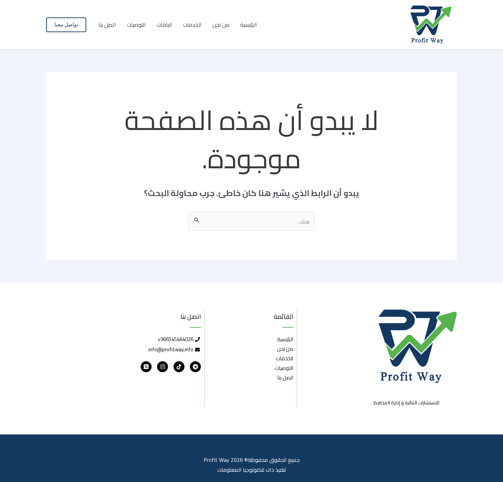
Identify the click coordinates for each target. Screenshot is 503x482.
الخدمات (192, 24)
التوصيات (136, 24)
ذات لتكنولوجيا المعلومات (245, 470)
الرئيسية (248, 24)
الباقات (164, 24)
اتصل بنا (107, 24)
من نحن (220, 24)
